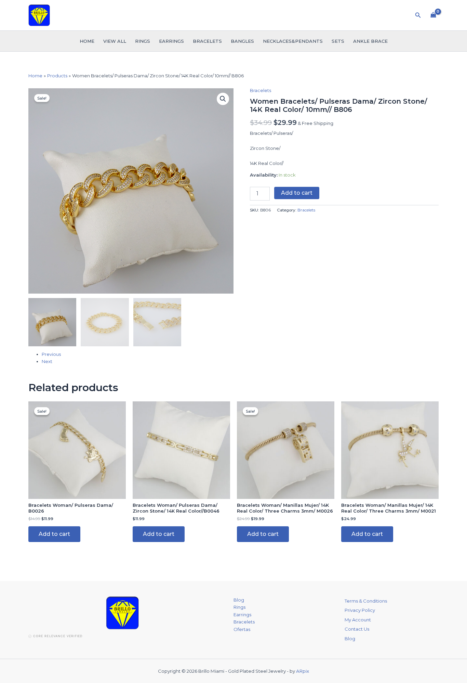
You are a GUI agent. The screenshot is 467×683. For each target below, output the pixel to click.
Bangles (242, 41)
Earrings (171, 41)
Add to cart (296, 193)
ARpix (302, 671)
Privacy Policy (360, 610)
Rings (142, 41)
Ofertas (242, 629)
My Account (358, 619)
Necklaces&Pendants (293, 41)
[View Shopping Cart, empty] (433, 15)
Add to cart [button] (54, 534)
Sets (338, 41)
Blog (239, 600)
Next (47, 361)
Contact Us (357, 629)
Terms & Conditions (366, 601)
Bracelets (207, 41)
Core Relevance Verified (57, 636)
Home (87, 41)
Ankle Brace (370, 41)
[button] (418, 15)
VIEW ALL (114, 41)
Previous (51, 354)
